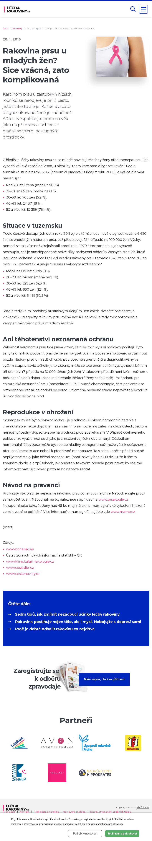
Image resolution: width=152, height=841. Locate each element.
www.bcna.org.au (20, 549)
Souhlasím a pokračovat (122, 833)
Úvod (5, 28)
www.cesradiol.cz (20, 568)
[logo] (17, 9)
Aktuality (17, 28)
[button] (133, 9)
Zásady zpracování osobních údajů (110, 812)
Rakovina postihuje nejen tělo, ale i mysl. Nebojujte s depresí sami (78, 621)
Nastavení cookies (74, 812)
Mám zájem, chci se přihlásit (104, 679)
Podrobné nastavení (85, 833)
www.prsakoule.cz (113, 499)
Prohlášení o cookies (46, 812)
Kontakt (24, 812)
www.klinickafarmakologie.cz (30, 561)
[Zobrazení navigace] (143, 9)
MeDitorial (143, 807)
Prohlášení (9, 812)
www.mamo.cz (123, 512)
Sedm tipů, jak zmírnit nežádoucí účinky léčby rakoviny (67, 614)
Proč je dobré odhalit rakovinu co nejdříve (55, 629)
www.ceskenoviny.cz (22, 574)
